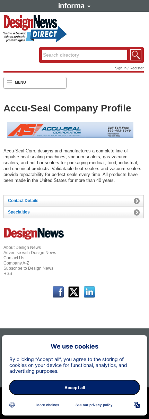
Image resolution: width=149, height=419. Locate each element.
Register (137, 68)
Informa (74, 5)
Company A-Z (16, 263)
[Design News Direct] (35, 41)
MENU (20, 82)
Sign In (120, 68)
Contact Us (13, 257)
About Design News (22, 247)
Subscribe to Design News (28, 268)
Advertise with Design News (29, 252)
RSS (7, 273)
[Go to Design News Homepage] (33, 238)
